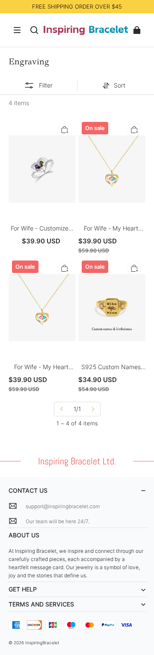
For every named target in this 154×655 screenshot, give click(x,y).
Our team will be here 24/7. (57, 521)
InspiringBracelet (42, 642)
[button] (17, 30)
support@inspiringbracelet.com (63, 506)
